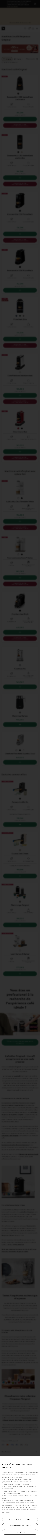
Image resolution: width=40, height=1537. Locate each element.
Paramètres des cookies (20, 1519)
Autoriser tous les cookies (20, 1526)
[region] (20, 1496)
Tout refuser (20, 1532)
